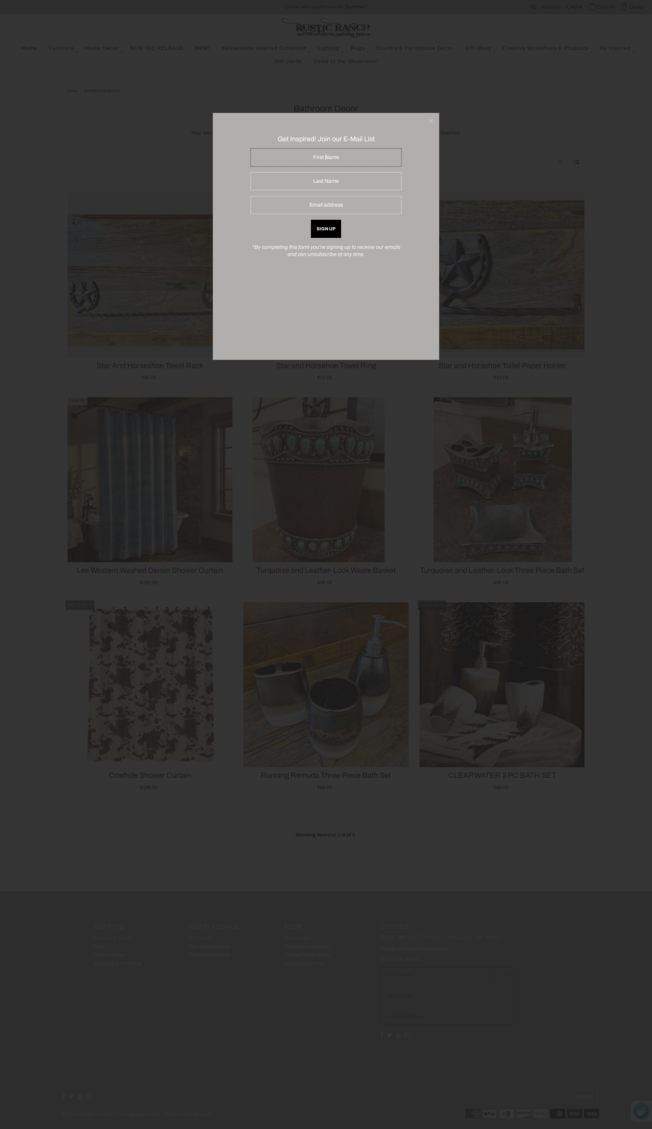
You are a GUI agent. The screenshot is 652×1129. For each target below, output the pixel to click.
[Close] (431, 121)
